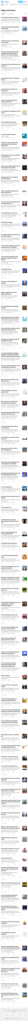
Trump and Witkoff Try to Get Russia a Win (9, 391)
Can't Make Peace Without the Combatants (9, 90)
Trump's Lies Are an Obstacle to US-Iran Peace (11, 65)
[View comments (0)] (8, 24)
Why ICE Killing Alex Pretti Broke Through (10, 307)
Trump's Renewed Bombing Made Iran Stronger (10, 27)
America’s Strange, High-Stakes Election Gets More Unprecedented (10, 947)
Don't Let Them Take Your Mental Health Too (10, 589)
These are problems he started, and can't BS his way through (11, 262)
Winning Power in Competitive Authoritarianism (9, 177)
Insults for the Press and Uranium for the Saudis (10, 41)
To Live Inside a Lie (6, 507)
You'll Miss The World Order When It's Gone (10, 813)
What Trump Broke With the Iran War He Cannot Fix (10, 191)
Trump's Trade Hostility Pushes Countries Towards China (9, 628)
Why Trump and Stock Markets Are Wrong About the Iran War (10, 166)
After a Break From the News (8, 122)
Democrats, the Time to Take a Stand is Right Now (9, 449)
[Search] (25, 14)
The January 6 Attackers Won (9, 766)
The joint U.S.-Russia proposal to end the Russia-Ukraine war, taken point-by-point (10, 394)
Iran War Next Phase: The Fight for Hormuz (10, 79)
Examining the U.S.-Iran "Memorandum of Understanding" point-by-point (10, 104)
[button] (2, 4)
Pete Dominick (17, 22)
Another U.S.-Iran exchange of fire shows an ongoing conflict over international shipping (10, 82)
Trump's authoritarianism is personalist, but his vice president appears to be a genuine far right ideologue (11, 369)
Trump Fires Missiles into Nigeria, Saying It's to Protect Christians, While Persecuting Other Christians (11, 354)
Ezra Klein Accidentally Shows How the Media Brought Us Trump (10, 473)
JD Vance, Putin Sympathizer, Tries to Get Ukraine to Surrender (10, 366)
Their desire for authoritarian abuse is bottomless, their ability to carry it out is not (11, 466)
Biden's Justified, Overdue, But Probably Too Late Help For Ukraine (10, 827)
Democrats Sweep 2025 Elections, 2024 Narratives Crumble (10, 413)
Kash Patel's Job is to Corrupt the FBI (10, 735)
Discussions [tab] (11, 13)
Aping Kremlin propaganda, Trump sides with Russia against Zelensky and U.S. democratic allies (10, 689)
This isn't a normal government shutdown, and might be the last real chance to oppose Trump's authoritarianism (11, 452)
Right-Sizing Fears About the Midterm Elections (9, 293)
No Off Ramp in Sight (6, 222)
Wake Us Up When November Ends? (11, 883)
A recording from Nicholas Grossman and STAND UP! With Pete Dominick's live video (10, 20)
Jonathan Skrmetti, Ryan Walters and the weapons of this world (10, 793)
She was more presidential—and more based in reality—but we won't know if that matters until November (10, 911)
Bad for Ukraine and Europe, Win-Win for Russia (10, 380)
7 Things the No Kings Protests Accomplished (9, 427)
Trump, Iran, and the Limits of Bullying (9, 282)
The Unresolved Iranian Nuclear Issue (9, 556)
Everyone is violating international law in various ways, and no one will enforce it (10, 899)
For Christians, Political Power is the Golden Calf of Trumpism (11, 790)
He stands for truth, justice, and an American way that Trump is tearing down (10, 545)
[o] (25, 19)
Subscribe (20, 1)
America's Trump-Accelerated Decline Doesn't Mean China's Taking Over (9, 144)
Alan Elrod (9, 680)
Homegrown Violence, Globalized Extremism (10, 922)
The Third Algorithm (6, 487)
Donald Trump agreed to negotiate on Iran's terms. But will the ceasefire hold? (11, 215)
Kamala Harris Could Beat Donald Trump (10, 958)
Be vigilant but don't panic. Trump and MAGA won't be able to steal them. (9, 296)
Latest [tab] (3, 13)
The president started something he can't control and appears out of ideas (10, 249)
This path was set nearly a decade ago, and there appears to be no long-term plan (10, 271)
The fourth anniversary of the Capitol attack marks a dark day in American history (10, 768)
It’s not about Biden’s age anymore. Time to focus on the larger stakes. (11, 950)
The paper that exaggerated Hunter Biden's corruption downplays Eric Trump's (10, 159)
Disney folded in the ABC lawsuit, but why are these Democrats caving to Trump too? (10, 805)
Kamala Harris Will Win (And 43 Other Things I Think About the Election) (9, 869)
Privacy (15, 1010)
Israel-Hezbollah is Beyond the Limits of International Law (9, 896)
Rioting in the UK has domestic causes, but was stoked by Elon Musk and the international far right (10, 925)
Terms (19, 1010)
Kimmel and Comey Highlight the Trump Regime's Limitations (10, 463)
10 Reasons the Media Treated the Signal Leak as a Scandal (10, 652)
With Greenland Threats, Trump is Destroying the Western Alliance (10, 318)
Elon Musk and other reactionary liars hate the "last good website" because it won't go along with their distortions (10, 782)
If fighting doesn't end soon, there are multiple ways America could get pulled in (10, 570)
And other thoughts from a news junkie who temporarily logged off (10, 998)
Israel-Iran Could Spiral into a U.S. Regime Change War (10, 567)
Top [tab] (6, 13)
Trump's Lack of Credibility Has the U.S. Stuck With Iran (10, 202)
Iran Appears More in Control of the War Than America (10, 235)
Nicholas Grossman (8, 22)
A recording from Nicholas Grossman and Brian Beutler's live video (10, 57)
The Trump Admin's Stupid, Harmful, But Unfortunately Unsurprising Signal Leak (8, 664)
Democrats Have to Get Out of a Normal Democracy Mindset (9, 402)
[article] (14, 21)
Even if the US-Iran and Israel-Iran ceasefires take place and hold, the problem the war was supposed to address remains (11, 559)
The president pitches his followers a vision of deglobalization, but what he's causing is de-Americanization (10, 631)
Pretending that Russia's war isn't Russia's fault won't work (10, 608)
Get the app (20, 1015)
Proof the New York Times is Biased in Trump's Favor (10, 155)
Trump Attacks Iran (6, 269)
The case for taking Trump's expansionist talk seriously (10, 678)
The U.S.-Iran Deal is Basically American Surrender (9, 101)
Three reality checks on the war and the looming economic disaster (10, 195)
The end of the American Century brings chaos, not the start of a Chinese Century (10, 148)
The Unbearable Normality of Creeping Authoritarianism (9, 699)
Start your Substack (10, 1015)
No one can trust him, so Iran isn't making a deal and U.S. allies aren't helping (11, 206)
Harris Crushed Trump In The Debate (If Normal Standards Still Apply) (10, 908)
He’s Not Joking (5, 675)
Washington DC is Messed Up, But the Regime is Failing (10, 340)
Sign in (25, 1)
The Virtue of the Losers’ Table (9, 984)
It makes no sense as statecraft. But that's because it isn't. (10, 500)
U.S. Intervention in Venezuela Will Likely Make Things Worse (10, 329)
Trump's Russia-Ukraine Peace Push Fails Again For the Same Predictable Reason (11, 604)
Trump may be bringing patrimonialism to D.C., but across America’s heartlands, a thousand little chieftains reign (10, 759)
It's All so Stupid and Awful (8, 134)
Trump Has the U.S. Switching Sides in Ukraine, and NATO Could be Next (10, 710)
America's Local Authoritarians (9, 756)
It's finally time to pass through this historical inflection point (9, 873)
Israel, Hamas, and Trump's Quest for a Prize (10, 438)
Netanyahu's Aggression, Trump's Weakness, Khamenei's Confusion (10, 578)
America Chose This (6, 858)
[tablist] (7, 14)
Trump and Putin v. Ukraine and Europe (9, 685)
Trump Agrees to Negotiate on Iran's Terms (11, 112)
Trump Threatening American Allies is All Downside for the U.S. (11, 746)
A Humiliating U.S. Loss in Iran (9, 213)
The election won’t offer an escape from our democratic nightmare (11, 885)
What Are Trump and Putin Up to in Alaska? (10, 497)
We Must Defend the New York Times (9, 838)
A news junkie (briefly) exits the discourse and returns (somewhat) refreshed (10, 124)
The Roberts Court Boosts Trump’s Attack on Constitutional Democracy (10, 970)
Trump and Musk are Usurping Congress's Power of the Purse (9, 721)
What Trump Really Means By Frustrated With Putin (9, 533)
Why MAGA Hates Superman (9, 543)
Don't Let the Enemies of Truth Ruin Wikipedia (10, 779)
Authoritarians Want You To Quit (10, 848)
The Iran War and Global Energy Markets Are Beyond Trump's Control (9, 258)
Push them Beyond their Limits (9, 615)
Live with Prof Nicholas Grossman (10, 17)
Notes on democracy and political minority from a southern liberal (10, 986)
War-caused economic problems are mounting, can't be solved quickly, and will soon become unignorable (10, 170)
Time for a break (4, 136)
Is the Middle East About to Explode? (8, 933)
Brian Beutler (17, 59)
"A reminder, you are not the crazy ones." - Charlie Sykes (10, 44)
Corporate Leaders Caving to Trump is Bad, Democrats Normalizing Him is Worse (11, 802)
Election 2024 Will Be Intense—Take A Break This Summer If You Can (10, 995)
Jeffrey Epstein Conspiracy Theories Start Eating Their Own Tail (10, 521)
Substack (8, 1018)
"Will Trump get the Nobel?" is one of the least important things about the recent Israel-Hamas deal (10, 441)
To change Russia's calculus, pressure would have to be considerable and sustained (11, 536)
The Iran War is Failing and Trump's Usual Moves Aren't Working (10, 246)
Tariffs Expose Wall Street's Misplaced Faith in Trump (8, 639)
